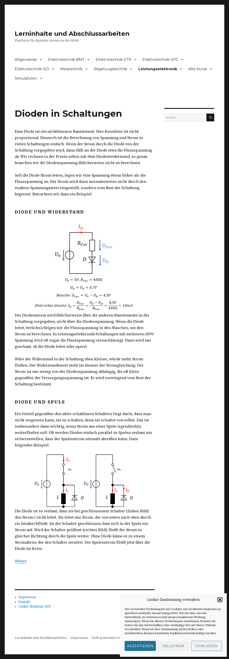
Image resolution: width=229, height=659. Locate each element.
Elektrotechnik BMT (66, 59)
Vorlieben (206, 646)
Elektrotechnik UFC (160, 59)
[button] (220, 600)
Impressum (27, 597)
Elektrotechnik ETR (113, 59)
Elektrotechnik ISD (32, 69)
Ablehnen (173, 646)
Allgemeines (26, 59)
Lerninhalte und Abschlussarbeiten (72, 33)
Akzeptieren (140, 646)
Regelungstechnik (110, 69)
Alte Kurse (197, 69)
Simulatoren (26, 78)
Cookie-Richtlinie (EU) (34, 606)
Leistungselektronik (157, 69)
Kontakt (24, 602)
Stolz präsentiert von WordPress (115, 638)
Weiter (21, 561)
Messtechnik (71, 69)
